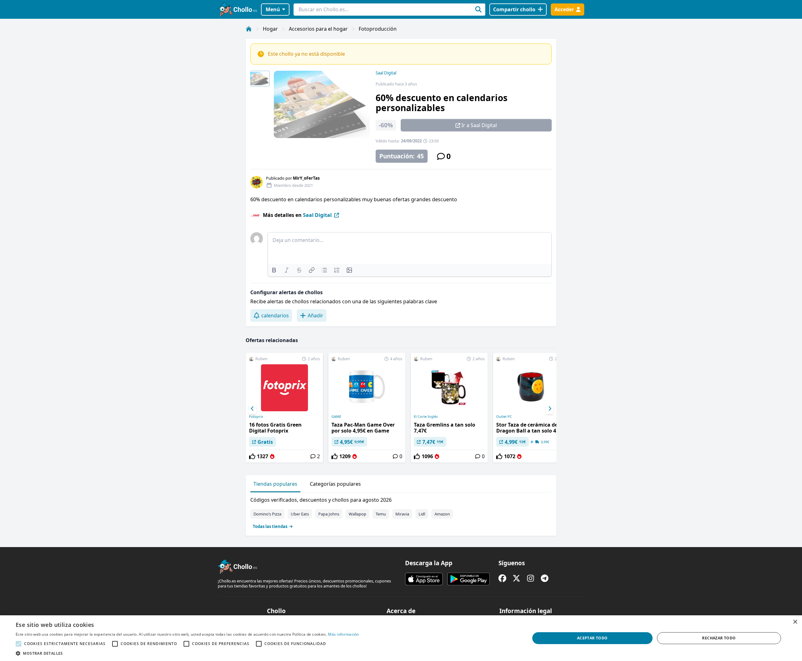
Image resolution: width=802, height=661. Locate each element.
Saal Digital (386, 73)
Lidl (422, 514)
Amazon (442, 514)
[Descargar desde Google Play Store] (468, 579)
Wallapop (357, 514)
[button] (187, 653)
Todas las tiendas (270, 526)
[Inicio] (249, 29)
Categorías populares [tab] (335, 483)
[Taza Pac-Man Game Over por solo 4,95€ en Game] (366, 408)
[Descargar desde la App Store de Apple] (424, 579)
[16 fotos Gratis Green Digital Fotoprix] (284, 408)
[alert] (401, 638)
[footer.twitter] (516, 578)
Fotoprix (256, 416)
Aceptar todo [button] (592, 638)
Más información (343, 634)
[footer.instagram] (530, 578)
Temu (381, 514)
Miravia (402, 514)
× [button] (795, 622)
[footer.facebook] (502, 578)
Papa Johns (328, 514)
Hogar (270, 28)
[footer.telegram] (545, 578)
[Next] (549, 408)
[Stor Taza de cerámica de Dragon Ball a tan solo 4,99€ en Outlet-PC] (531, 408)
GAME (336, 416)
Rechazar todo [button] (719, 638)
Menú (273, 9)
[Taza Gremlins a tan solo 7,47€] (449, 408)
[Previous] (252, 408)
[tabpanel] (401, 511)
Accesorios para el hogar (318, 28)
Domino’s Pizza (267, 514)
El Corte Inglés (426, 416)
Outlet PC (504, 416)
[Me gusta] (252, 456)
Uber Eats (300, 514)
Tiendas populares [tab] (275, 483)
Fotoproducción (378, 28)
